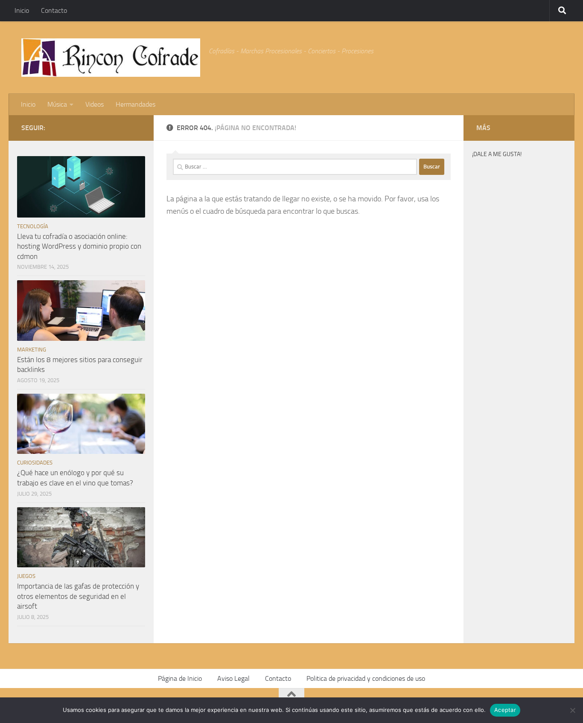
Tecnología (32, 226)
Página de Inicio (180, 678)
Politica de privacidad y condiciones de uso (365, 678)
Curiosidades (34, 462)
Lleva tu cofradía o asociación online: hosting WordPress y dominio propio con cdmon (79, 246)
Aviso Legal (233, 678)
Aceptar (505, 709)
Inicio (22, 10)
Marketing (31, 349)
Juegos (26, 576)
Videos (94, 104)
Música (57, 104)
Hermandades (135, 104)
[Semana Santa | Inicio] (110, 57)
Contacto (54, 10)
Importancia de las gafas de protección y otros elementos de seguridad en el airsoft (78, 596)
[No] (572, 710)
